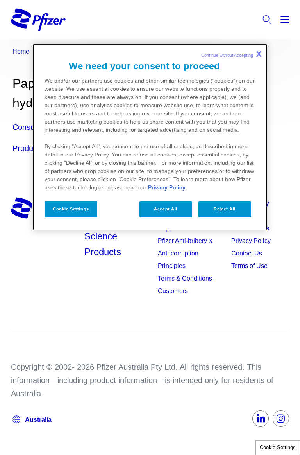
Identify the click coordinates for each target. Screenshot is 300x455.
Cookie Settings (278, 447)
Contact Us (246, 253)
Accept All (165, 209)
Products (102, 251)
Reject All (225, 209)
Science (100, 236)
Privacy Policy (251, 240)
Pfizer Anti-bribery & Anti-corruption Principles (185, 253)
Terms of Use (249, 266)
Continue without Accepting (231, 54)
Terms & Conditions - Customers (187, 284)
